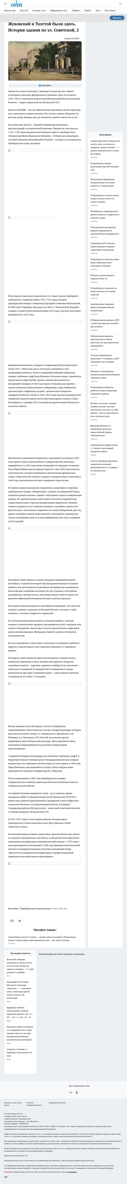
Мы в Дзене (110, 10)
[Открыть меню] (5, 3)
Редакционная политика (57, 1103)
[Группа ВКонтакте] (45, 85)
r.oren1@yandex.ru (32, 1121)
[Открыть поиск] (120, 3)
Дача (98, 10)
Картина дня (9, 10)
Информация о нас (58, 10)
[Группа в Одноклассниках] (77, 1092)
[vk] (12, 921)
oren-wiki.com (60, 908)
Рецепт (88, 10)
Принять (117, 18)
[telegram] (20, 921)
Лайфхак (76, 10)
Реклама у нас (39, 10)
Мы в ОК (24, 10)
